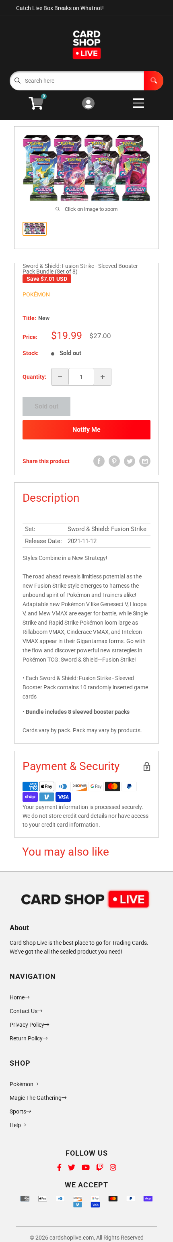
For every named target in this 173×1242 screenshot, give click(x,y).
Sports (18, 1111)
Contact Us (23, 1011)
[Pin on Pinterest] (114, 461)
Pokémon (36, 294)
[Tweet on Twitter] (129, 461)
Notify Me (86, 429)
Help (15, 1125)
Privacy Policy (27, 1024)
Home (17, 997)
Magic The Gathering (36, 1098)
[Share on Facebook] (99, 461)
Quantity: (34, 377)
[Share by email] (144, 461)
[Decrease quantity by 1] (59, 376)
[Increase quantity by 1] (102, 376)
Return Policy (26, 1038)
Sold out (46, 406)
